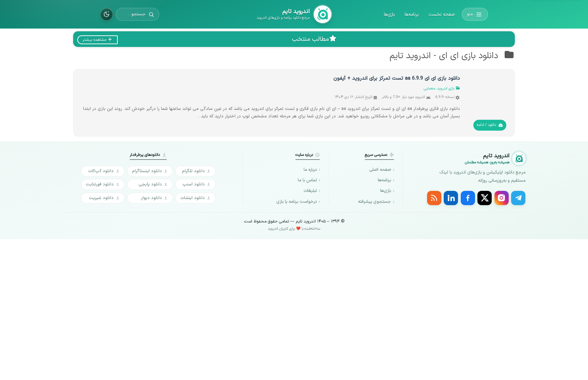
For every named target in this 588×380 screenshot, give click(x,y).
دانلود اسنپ (193, 184)
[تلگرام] (518, 198)
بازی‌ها (389, 14)
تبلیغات (310, 191)
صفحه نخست (441, 14)
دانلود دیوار (151, 198)
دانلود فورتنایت (100, 184)
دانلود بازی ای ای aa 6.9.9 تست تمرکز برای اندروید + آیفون (396, 78)
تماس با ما (307, 180)
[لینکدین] (451, 198)
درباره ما (310, 170)
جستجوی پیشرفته (374, 202)
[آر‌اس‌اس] (434, 198)
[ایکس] (484, 198)
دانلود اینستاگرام (147, 171)
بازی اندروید (445, 89)
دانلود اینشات (192, 198)
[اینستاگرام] (501, 198)
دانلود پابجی (150, 184)
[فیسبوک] (468, 198)
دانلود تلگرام (193, 171)
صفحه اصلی (380, 170)
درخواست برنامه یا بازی (296, 202)
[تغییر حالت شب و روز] (106, 14)
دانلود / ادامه (486, 125)
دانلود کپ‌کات (101, 171)
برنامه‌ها (412, 14)
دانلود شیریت (101, 198)
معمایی (429, 89)
